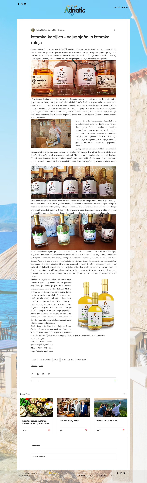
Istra (34, 360)
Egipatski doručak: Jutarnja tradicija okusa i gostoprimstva (35, 422)
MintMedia (27, 475)
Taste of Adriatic (31, 473)
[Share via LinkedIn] (43, 374)
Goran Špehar (81, 360)
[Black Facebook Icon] (18, 4)
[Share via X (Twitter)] (38, 374)
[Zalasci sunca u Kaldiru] (110, 407)
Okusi (41, 366)
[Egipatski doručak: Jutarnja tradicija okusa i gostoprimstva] (36, 407)
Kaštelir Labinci (45, 360)
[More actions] (114, 30)
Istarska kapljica (67, 360)
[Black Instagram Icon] (22, 4)
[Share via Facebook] (32, 374)
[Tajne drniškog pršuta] (73, 407)
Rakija (56, 360)
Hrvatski (34, 366)
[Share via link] (49, 374)
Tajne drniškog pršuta (69, 420)
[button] (82, 475)
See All (125, 394)
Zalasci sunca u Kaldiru (107, 420)
